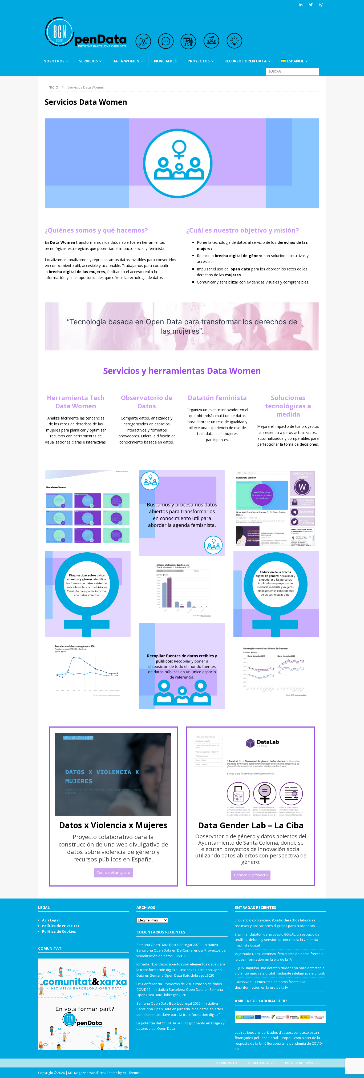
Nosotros (53, 60)
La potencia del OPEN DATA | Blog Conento (170, 1023)
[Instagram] (321, 4)
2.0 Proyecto (226, 1063)
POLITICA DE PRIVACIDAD (303, 1063)
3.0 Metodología (261, 1063)
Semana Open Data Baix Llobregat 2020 (182, 975)
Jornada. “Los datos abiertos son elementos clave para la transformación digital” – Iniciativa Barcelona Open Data (180, 970)
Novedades (165, 60)
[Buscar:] (292, 71)
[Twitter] (311, 4)
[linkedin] (300, 4)
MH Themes (131, 1073)
